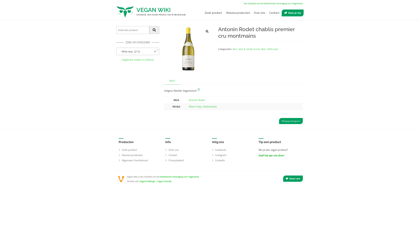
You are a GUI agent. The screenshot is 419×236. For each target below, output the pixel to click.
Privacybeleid (176, 160)
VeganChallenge (147, 181)
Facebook (220, 149)
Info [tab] (172, 80)
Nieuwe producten (238, 12)
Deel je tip (294, 12)
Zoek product (213, 12)
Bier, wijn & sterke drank (246, 49)
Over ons (259, 12)
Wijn (263, 49)
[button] (207, 31)
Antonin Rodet (197, 100)
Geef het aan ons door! (271, 155)
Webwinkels (210, 106)
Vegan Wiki (154, 10)
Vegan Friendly (164, 181)
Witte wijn (272, 49)
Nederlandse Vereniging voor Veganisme (179, 176)
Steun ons (294, 178)
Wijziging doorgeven (291, 121)
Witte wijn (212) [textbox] (137, 51)
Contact (274, 12)
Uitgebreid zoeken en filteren (137, 59)
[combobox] (137, 51)
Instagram (221, 155)
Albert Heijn (195, 106)
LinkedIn (220, 160)
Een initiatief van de (273, 3)
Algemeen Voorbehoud (135, 160)
